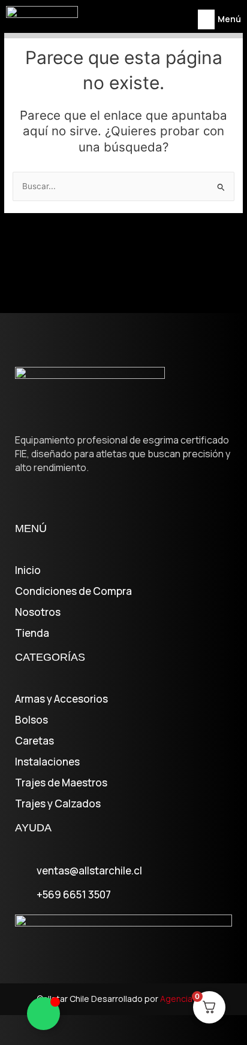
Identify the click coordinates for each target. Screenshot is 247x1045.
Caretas (34, 741)
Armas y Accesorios (61, 699)
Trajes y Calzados (58, 804)
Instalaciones (47, 762)
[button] (206, 19)
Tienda (32, 633)
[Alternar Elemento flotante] (43, 1013)
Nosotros (38, 612)
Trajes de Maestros (61, 783)
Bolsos (31, 720)
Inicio (28, 570)
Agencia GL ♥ (185, 998)
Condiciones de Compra (73, 591)
